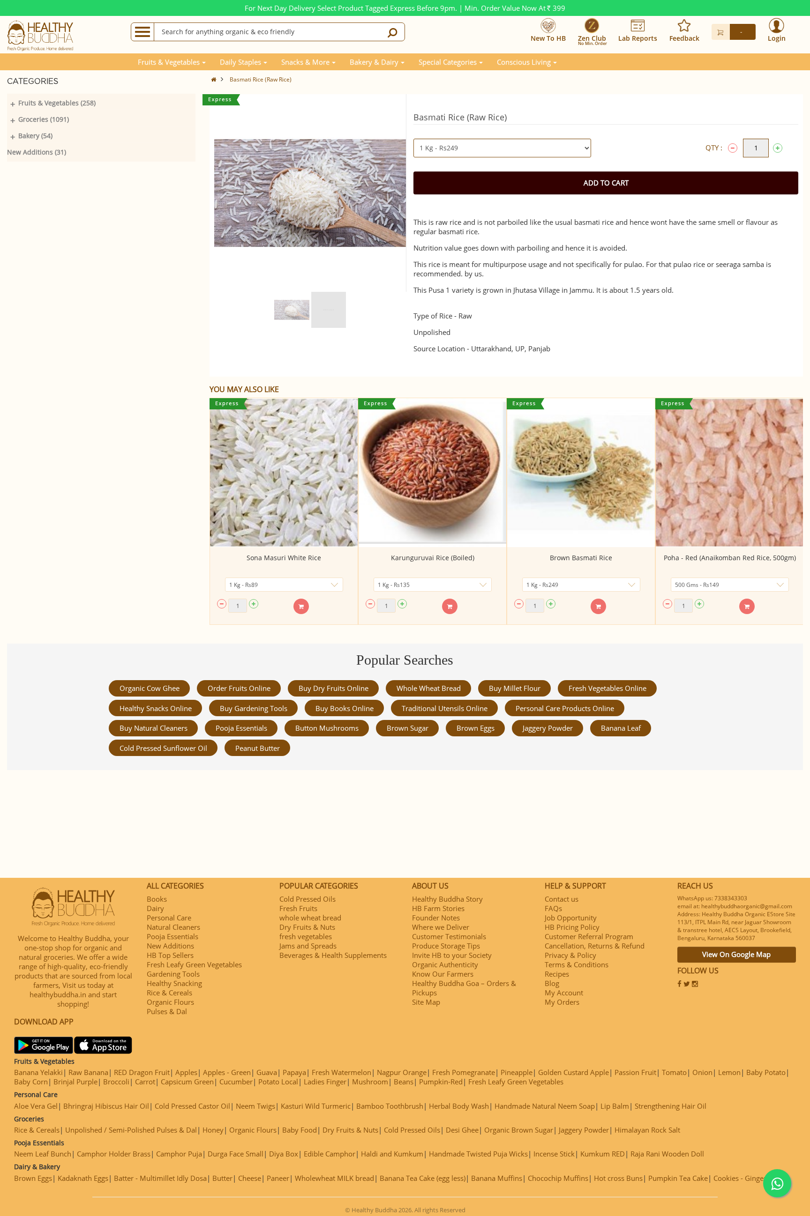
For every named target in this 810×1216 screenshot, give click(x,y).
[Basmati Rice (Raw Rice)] (291, 310)
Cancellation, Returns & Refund (595, 945)
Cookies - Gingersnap (747, 1178)
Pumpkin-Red (441, 1081)
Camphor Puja (179, 1153)
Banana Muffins (496, 1178)
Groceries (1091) (43, 119)
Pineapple (516, 1072)
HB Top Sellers (170, 955)
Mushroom (370, 1081)
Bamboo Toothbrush (389, 1106)
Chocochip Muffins (558, 1178)
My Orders (562, 1002)
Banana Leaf (621, 728)
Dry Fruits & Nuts (307, 927)
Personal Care (169, 917)
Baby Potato (766, 1072)
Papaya (294, 1072)
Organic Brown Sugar (518, 1129)
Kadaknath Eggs (83, 1178)
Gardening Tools (173, 974)
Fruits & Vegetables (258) (57, 102)
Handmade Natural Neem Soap (545, 1106)
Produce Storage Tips (446, 945)
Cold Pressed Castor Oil (192, 1106)
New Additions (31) (36, 152)
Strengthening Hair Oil (670, 1106)
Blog (552, 983)
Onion (702, 1072)
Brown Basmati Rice (581, 557)
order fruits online (239, 688)
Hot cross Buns (618, 1178)
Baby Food (299, 1129)
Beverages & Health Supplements (333, 955)
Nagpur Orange (402, 1072)
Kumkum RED (602, 1153)
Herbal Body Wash (459, 1106)
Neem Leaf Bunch (42, 1153)
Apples (186, 1072)
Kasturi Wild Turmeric (316, 1106)
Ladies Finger (325, 1081)
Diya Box (283, 1153)
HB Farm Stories (438, 908)
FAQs (553, 908)
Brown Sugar (407, 728)
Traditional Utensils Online (445, 708)
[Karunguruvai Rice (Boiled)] (432, 472)
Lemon (729, 1072)
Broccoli (116, 1081)
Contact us (561, 899)
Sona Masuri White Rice (284, 557)
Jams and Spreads (308, 945)
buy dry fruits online (333, 688)
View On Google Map (736, 954)
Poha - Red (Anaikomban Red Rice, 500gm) (730, 557)
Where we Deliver (440, 927)
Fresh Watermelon (341, 1072)
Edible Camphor (329, 1153)
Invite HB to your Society (452, 955)
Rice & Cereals (169, 992)
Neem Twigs (255, 1106)
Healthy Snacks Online (156, 708)
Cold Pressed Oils (307, 899)
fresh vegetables (305, 936)
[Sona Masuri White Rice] (284, 472)
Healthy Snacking (174, 983)
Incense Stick (554, 1153)
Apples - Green (227, 1072)
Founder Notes (436, 917)
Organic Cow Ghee (150, 688)
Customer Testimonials (449, 936)
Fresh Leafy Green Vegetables (194, 964)
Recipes (557, 974)
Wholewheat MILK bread (334, 1178)
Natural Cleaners (173, 927)
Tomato (674, 1072)
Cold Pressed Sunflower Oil (163, 748)
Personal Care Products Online (565, 708)
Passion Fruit (635, 1072)
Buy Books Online (344, 708)
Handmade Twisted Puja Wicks (478, 1153)
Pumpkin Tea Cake (678, 1178)
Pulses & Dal (167, 1011)
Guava (266, 1072)
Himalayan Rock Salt (647, 1129)
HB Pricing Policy (572, 927)
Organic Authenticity (445, 964)
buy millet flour (514, 688)
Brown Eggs (476, 728)
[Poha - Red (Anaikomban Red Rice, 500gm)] (729, 472)
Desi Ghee (462, 1129)
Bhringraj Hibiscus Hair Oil (106, 1106)
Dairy (155, 908)
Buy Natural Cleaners (154, 728)
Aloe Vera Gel (36, 1106)
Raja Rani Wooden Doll (667, 1153)
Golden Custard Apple (573, 1072)
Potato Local (278, 1081)
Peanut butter (257, 748)
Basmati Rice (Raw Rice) (261, 79)
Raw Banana (88, 1072)
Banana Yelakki (38, 1072)
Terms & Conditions (576, 964)
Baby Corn (31, 1081)
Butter (222, 1178)
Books (157, 899)
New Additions (170, 945)
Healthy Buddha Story (447, 899)
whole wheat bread (429, 688)
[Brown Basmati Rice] (581, 472)
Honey (213, 1129)
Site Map (426, 1002)
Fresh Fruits (298, 908)
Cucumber (236, 1081)
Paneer (278, 1178)
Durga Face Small (235, 1153)
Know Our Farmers (442, 974)
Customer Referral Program (589, 936)
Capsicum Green (187, 1081)
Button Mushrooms (327, 728)
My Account (564, 992)
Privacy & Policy (570, 955)
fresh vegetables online (607, 688)
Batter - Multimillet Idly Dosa (160, 1178)
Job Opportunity (571, 917)
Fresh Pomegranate (463, 1072)
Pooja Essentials (241, 728)
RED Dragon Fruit (142, 1072)
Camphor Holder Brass (113, 1153)
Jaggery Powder (548, 728)
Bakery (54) (35, 135)
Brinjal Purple (75, 1081)
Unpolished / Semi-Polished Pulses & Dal (131, 1129)
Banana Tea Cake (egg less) (422, 1178)
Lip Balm (614, 1106)
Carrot (145, 1081)
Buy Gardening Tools (253, 708)
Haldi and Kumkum (392, 1153)
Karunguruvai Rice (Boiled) (432, 557)
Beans (403, 1081)
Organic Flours (170, 1002)
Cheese (249, 1178)
